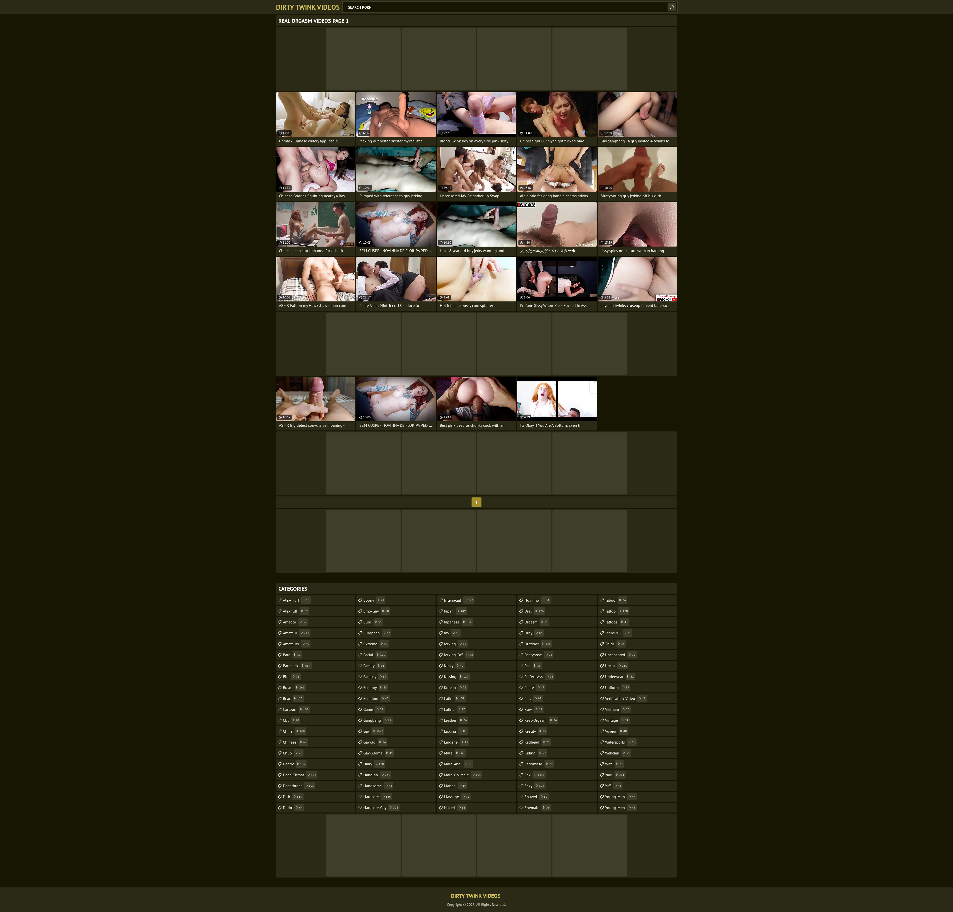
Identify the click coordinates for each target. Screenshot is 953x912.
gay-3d (374, 742)
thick (615, 643)
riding (535, 752)
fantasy (374, 676)
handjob (376, 774)
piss (533, 698)
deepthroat (298, 785)
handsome (377, 785)
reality (535, 731)
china (294, 731)
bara (292, 654)
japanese (458, 621)
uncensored (620, 654)
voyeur (616, 731)
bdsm (294, 687)
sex (534, 774)
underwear (619, 676)
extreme (375, 643)
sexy (534, 785)
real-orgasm (540, 720)
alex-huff (296, 600)
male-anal (458, 763)
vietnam (617, 709)
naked (454, 807)
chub (292, 752)
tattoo (616, 611)
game (373, 709)
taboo (615, 600)
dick (292, 796)
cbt (291, 720)
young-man (620, 796)
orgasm (536, 621)
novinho (536, 600)
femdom (376, 698)
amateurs (296, 643)
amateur (296, 632)
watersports (620, 742)
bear (293, 698)
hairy (373, 763)
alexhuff (295, 611)
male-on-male (462, 774)
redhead (537, 742)
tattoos (616, 621)
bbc (291, 676)
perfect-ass (538, 676)
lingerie (456, 742)
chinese (295, 742)
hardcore (377, 796)
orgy (533, 632)
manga (455, 785)
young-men (620, 807)
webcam (617, 752)
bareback (296, 665)
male (454, 752)
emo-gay (376, 611)
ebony (373, 600)
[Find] (672, 7)
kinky (454, 665)
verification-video (625, 698)
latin (454, 698)
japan (455, 611)
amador (294, 621)
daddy (294, 763)
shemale (537, 807)
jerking (455, 643)
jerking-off (458, 654)
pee (532, 665)
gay (373, 731)
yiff (613, 785)
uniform (617, 687)
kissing (456, 676)
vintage (616, 720)
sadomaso (538, 763)
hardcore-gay (380, 807)
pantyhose (538, 654)
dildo (293, 807)
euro (372, 621)
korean (455, 687)
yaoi (614, 774)
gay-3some (378, 752)
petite (534, 687)
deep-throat (299, 774)
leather (455, 720)
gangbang (377, 720)
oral (534, 611)
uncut (616, 665)
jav (451, 632)
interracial (458, 600)
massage (456, 796)
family (374, 665)
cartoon (295, 709)
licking (455, 731)
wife (614, 763)
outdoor (537, 643)
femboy (375, 687)
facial (374, 654)
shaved (535, 796)
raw (533, 709)
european (376, 632)
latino (454, 709)
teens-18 (618, 632)
